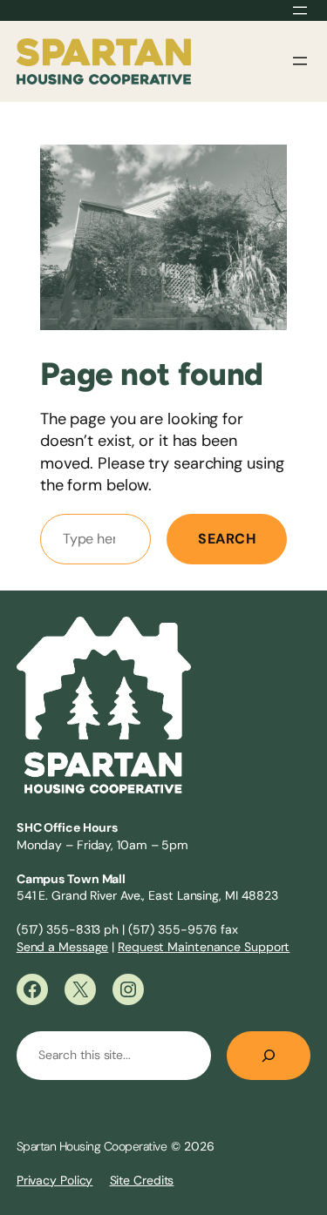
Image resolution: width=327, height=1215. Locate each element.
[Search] (268, 1055)
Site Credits (142, 1180)
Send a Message (63, 947)
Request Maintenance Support (204, 947)
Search (226, 539)
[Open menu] (300, 10)
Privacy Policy (55, 1180)
